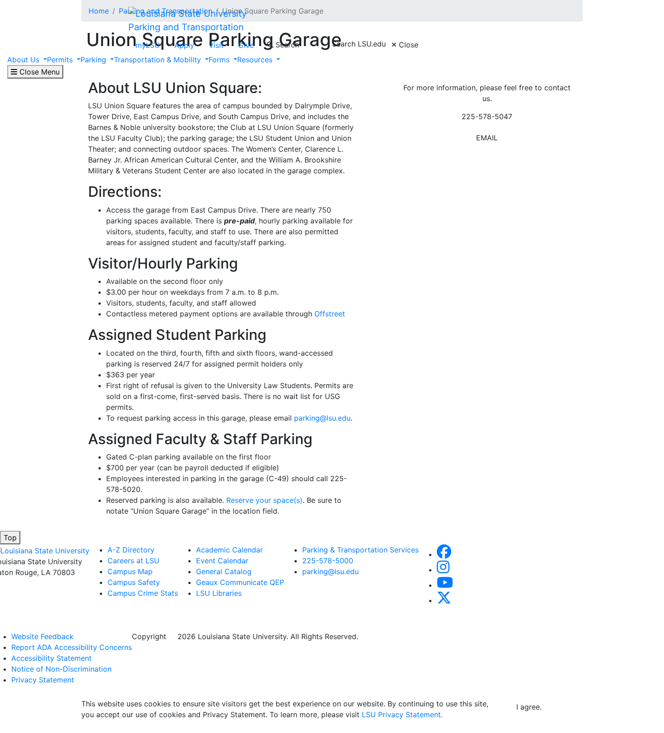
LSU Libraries (219, 593)
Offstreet (329, 313)
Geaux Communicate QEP (240, 582)
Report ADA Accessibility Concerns (71, 647)
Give (246, 45)
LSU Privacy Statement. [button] (402, 714)
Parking (94, 59)
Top (10, 537)
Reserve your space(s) (264, 500)
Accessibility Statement (51, 658)
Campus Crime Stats (143, 593)
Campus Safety (134, 582)
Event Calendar (222, 560)
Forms (220, 59)
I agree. (529, 706)
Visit (216, 45)
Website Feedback (42, 636)
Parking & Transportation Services (360, 549)
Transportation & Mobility (158, 59)
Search (286, 44)
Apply (184, 45)
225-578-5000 (330, 560)
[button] (444, 554)
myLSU (148, 45)
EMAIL (487, 137)
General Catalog (224, 571)
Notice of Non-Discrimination (61, 668)
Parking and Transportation (186, 27)
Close (407, 44)
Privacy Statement (42, 679)
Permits (61, 59)
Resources (256, 59)
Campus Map (130, 571)
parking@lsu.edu (322, 417)
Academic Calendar (229, 549)
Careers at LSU (133, 560)
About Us (24, 59)
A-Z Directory (131, 549)
